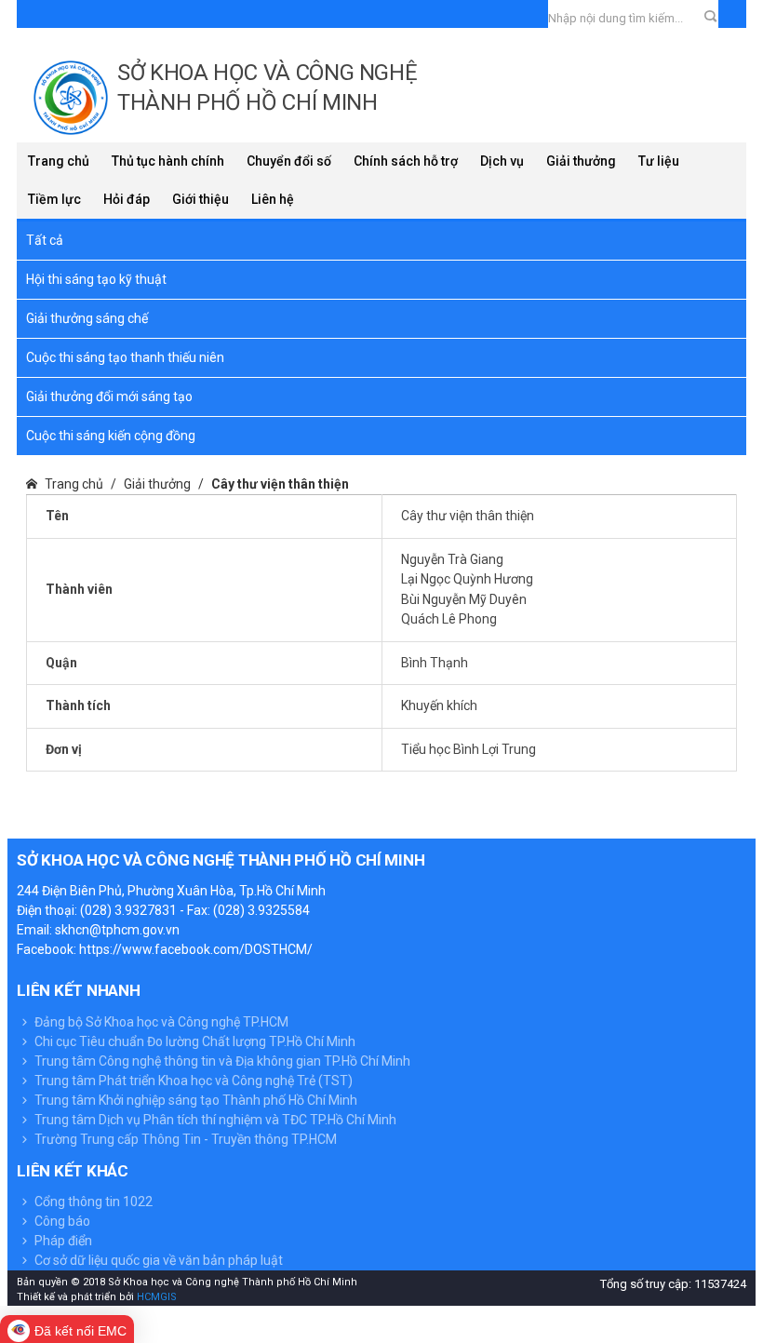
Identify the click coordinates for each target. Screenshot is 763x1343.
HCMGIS (155, 1297)
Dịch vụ (502, 161)
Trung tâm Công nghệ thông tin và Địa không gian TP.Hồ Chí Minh (221, 1061)
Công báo (61, 1221)
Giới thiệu (200, 199)
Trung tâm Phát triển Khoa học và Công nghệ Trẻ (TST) (192, 1080)
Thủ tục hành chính (168, 161)
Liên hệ (272, 199)
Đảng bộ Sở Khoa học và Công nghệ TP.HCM (160, 1021)
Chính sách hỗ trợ (406, 161)
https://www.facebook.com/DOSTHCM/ (196, 949)
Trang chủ (58, 161)
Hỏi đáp (126, 199)
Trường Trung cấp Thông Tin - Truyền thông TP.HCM (184, 1139)
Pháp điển (62, 1240)
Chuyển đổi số (289, 161)
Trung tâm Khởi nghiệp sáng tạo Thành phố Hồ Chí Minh (194, 1100)
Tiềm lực (54, 199)
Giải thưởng (581, 161)
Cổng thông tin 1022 (92, 1201)
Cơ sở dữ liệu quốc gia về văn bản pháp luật (157, 1260)
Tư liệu (658, 161)
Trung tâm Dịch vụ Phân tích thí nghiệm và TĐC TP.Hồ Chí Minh (214, 1119)
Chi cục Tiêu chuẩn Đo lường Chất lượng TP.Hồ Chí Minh (193, 1041)
